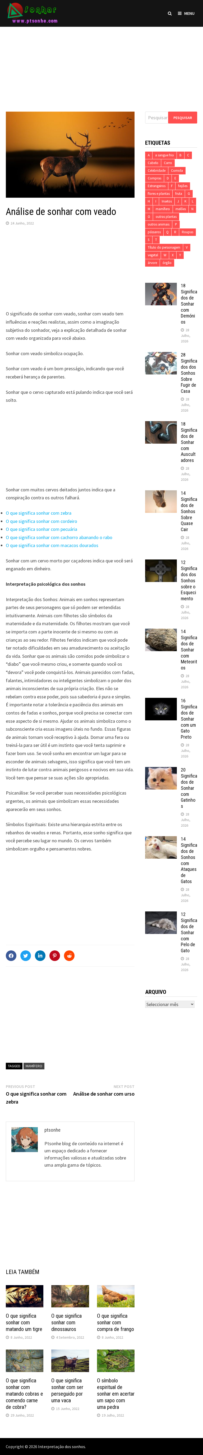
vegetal (153, 255)
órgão (167, 263)
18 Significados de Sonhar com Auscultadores (189, 442)
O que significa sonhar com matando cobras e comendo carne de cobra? (24, 1393)
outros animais (158, 224)
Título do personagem (164, 247)
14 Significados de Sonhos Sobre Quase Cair (189, 511)
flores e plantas (159, 193)
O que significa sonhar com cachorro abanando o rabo (59, 537)
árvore (152, 263)
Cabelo (153, 163)
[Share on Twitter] (25, 955)
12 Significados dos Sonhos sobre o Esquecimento (189, 580)
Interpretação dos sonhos (61, 1446)
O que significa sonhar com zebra (38, 513)
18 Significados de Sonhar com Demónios (189, 304)
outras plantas (166, 216)
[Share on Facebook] (11, 955)
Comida (177, 170)
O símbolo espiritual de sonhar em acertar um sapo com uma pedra (116, 1393)
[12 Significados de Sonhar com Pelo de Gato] (161, 915)
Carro (168, 163)
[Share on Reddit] (69, 955)
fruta (178, 193)
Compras (154, 178)
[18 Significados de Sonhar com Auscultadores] (161, 425)
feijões (182, 186)
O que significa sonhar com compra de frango (115, 1322)
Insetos (167, 201)
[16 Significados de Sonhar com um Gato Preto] (161, 701)
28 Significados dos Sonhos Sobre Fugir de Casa (189, 373)
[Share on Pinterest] (54, 955)
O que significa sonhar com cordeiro (41, 521)
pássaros (154, 232)
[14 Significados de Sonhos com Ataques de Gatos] (161, 840)
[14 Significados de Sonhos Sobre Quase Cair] (161, 494)
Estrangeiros (156, 186)
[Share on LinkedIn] (40, 955)
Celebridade (156, 170)
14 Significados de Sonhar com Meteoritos (189, 650)
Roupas (187, 232)
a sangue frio (164, 155)
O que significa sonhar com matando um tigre (24, 1322)
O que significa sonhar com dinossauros (66, 1322)
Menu (189, 13)
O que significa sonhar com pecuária (41, 529)
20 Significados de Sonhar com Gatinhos (189, 788)
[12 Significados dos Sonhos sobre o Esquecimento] (161, 563)
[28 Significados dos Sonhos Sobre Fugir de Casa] (161, 355)
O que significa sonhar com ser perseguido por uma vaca (67, 1390)
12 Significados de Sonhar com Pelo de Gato (189, 932)
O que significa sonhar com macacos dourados (52, 545)
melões (181, 209)
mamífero (34, 1066)
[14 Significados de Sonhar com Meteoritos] (161, 632)
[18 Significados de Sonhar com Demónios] (161, 286)
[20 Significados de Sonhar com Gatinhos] (161, 771)
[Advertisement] (101, 64)
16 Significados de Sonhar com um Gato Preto (189, 719)
